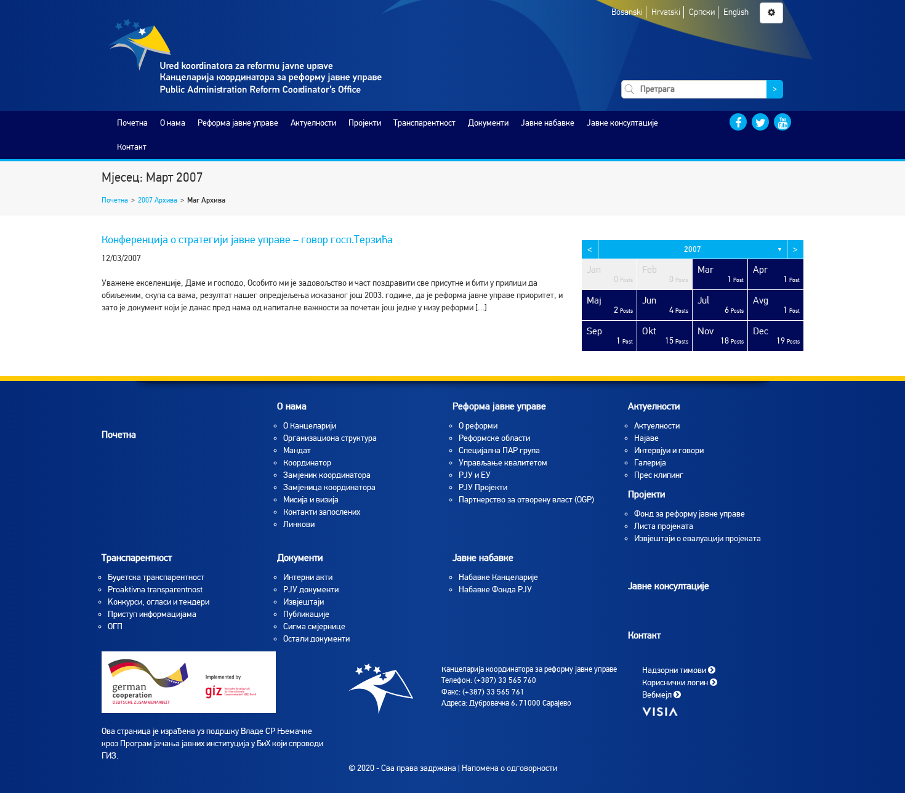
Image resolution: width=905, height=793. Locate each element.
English (736, 12)
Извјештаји (303, 602)
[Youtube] (782, 122)
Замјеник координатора (327, 475)
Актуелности (313, 123)
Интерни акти (307, 577)
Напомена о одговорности (509, 768)
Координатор (307, 462)
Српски (702, 12)
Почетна (132, 123)
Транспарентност (424, 123)
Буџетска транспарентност (156, 577)
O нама (172, 123)
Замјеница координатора (329, 487)
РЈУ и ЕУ (475, 475)
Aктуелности (657, 426)
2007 (692, 249)
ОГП (115, 626)
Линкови (299, 524)
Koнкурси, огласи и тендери (158, 602)
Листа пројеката (663, 526)
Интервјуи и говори (669, 450)
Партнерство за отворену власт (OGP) (526, 499)
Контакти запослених (321, 512)
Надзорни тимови (675, 669)
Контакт (132, 147)
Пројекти (364, 123)
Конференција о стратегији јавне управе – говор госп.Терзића (247, 239)
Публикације (306, 614)
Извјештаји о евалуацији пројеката (697, 538)
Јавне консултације (622, 123)
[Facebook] (738, 122)
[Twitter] (760, 122)
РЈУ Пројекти (483, 487)
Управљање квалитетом (503, 462)
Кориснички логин (676, 682)
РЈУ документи (311, 589)
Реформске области (494, 438)
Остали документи (316, 639)
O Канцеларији (309, 426)
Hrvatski (665, 12)
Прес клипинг (658, 475)
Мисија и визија (311, 499)
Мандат (297, 450)
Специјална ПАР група (499, 450)
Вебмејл (658, 694)
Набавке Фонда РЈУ (495, 589)
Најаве (646, 438)
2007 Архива (157, 200)
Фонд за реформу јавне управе (689, 514)
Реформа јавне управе (238, 123)
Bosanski (627, 12)
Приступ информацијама (152, 614)
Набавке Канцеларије (498, 577)
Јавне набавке (547, 123)
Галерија (650, 462)
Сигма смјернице (314, 626)
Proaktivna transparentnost (155, 589)
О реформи (478, 426)
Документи (488, 123)
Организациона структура (330, 438)
